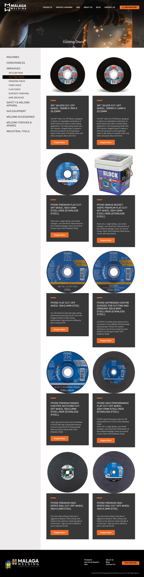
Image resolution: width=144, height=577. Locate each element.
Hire (86, 564)
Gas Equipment (16, 111)
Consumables (16, 62)
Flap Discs (14, 89)
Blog (108, 562)
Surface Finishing (19, 93)
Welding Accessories (21, 116)
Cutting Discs (16, 77)
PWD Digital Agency (133, 573)
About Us (110, 560)
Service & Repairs (91, 562)
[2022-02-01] (15, 7)
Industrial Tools (18, 131)
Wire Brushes (16, 97)
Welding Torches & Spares (19, 124)
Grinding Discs (17, 81)
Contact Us (110, 564)
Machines (13, 57)
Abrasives (13, 68)
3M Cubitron (16, 73)
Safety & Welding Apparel (18, 104)
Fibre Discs (15, 85)
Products (88, 560)
